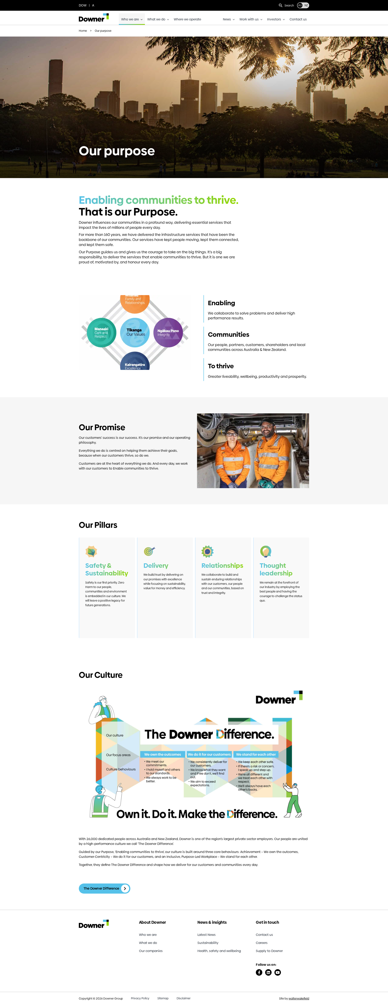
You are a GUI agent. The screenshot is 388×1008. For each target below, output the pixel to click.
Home (83, 31)
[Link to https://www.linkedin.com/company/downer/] (268, 972)
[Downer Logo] (94, 15)
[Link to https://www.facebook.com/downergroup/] (259, 972)
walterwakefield (299, 998)
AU (300, 5)
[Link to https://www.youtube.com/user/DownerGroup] (277, 972)
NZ (306, 5)
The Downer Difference (101, 888)
